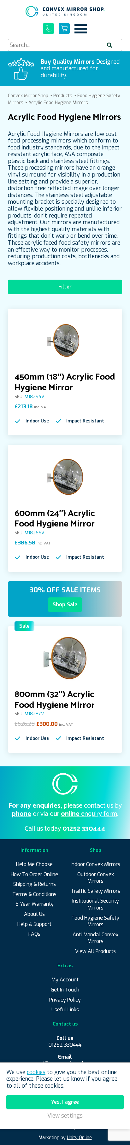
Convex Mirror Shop (65, 11)
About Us (34, 914)
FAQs (34, 934)
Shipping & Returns (34, 884)
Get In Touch (65, 989)
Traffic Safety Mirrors (95, 891)
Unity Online (79, 1138)
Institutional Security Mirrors (95, 904)
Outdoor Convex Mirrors (95, 878)
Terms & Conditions (34, 894)
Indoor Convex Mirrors (95, 864)
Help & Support (34, 924)
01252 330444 (48, 28)
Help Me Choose (34, 864)
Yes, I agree (65, 1102)
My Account (65, 979)
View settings (65, 1115)
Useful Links (65, 1009)
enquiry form (89, 814)
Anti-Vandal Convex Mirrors (95, 938)
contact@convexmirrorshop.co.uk (65, 1060)
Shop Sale (65, 604)
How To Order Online (34, 874)
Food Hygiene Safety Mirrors (95, 921)
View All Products (95, 951)
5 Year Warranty (34, 904)
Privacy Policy (65, 1000)
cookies (36, 1072)
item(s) (64, 28)
